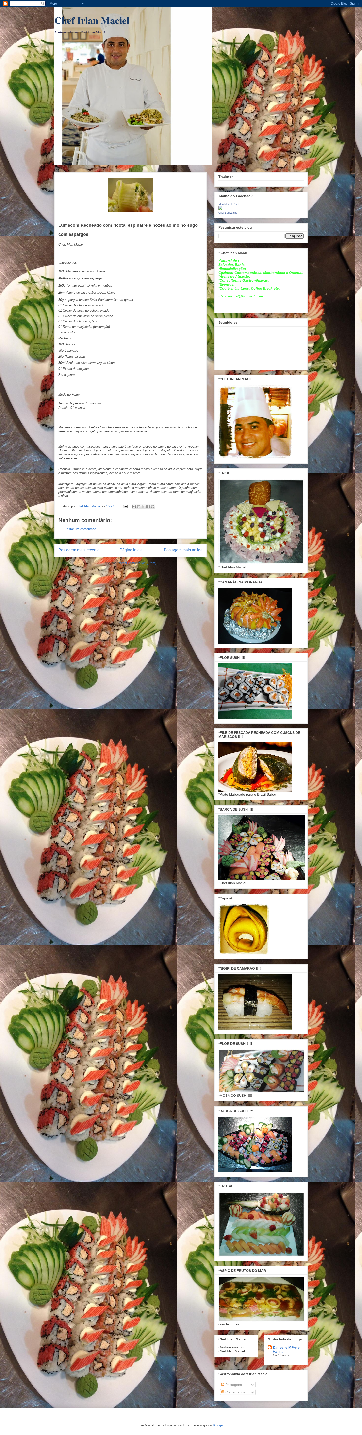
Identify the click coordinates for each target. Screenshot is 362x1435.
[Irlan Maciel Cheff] (220, 208)
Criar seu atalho (227, 212)
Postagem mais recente (78, 550)
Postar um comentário (80, 529)
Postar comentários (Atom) (137, 563)
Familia (278, 1351)
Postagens (233, 1385)
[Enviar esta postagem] (125, 506)
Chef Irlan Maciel (91, 20)
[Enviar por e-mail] (134, 506)
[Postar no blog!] (138, 506)
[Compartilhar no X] (143, 506)
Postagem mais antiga (183, 550)
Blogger (218, 1425)
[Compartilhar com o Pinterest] (152, 506)
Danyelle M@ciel (287, 1347)
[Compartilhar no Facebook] (148, 506)
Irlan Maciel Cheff (228, 204)
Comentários (234, 1392)
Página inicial (132, 550)
